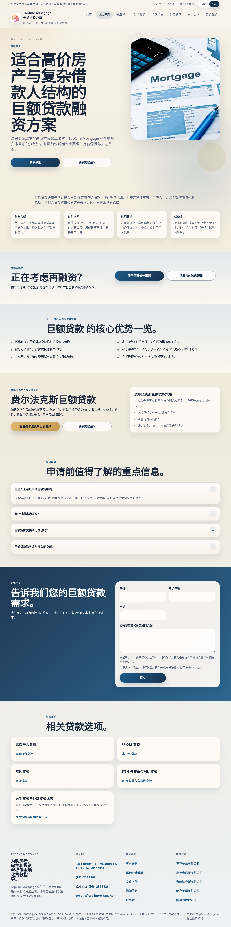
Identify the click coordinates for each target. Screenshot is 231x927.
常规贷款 (21, 781)
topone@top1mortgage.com (96, 895)
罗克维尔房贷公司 (187, 864)
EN (203, 3)
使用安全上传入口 (191, 668)
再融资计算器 (134, 873)
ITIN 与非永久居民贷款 (137, 781)
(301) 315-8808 (165, 4)
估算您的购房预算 (191, 276)
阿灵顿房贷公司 (186, 900)
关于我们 (139, 15)
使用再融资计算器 (139, 276)
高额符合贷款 (24, 754)
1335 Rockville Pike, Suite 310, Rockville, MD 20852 (97, 866)
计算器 (120, 15)
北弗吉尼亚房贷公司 (189, 873)
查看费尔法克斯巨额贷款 (35, 426)
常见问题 (175, 15)
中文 (214, 3)
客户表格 (193, 15)
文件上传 (132, 882)
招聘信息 (157, 15)
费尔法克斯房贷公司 (189, 882)
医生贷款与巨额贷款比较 (31, 817)
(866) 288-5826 (98, 886)
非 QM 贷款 (129, 754)
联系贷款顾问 (87, 162)
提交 (143, 678)
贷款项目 (104, 15)
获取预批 (35, 162)
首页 (89, 15)
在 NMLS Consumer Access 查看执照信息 (131, 914)
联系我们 (211, 15)
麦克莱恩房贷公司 (187, 891)
